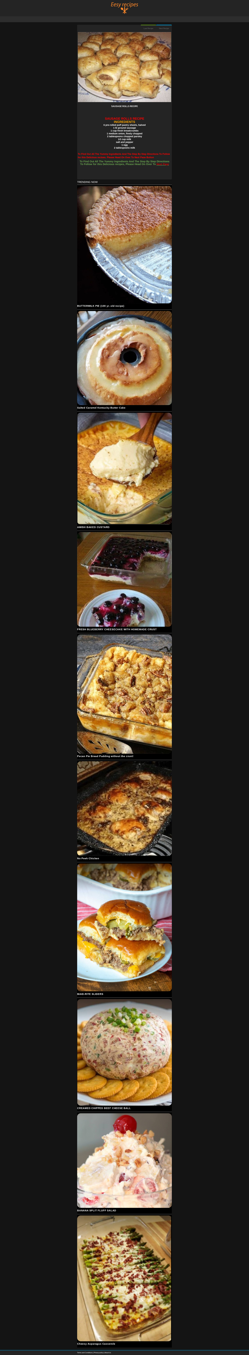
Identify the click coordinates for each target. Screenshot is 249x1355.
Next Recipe (164, 28)
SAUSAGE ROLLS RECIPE (124, 106)
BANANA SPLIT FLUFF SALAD (96, 1210)
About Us (108, 1353)
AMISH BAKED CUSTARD (93, 527)
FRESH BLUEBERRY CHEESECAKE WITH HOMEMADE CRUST (117, 629)
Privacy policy (99, 1353)
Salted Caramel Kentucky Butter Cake (101, 407)
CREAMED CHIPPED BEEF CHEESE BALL (104, 1108)
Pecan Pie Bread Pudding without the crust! (105, 756)
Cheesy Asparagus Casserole (96, 1343)
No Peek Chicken (88, 858)
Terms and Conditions (85, 1353)
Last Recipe (148, 28)
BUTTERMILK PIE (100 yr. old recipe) (100, 306)
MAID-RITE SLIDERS (90, 994)
